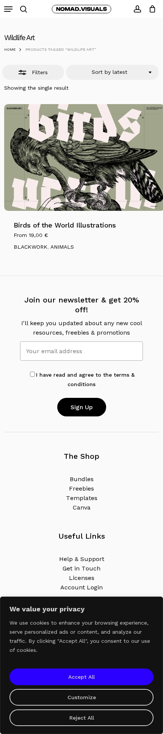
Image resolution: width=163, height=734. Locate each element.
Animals (62, 247)
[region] (81, 665)
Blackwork (30, 247)
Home (10, 49)
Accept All (81, 677)
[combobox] (112, 72)
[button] (8, 9)
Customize (81, 697)
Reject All (81, 718)
